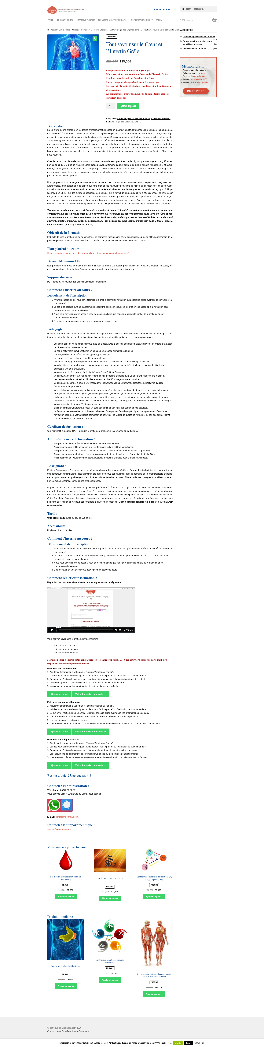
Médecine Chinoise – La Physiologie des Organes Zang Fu (116, 30)
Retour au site (162, 9)
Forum (159, 20)
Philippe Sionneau (65, 20)
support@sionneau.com (59, 829)
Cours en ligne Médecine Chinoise (74, 30)
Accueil (50, 20)
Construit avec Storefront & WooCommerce (68, 1031)
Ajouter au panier (128, 106)
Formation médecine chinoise (112, 20)
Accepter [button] (178, 1043)
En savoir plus (199, 1043)
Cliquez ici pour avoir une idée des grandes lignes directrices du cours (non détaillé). (88, 253)
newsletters (199, 76)
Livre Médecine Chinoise (141, 20)
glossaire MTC (200, 79)
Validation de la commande (89, 694)
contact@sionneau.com (67, 817)
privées (208, 70)
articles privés (201, 82)
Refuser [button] (189, 1043)
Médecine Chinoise (86, 20)
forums (202, 73)
